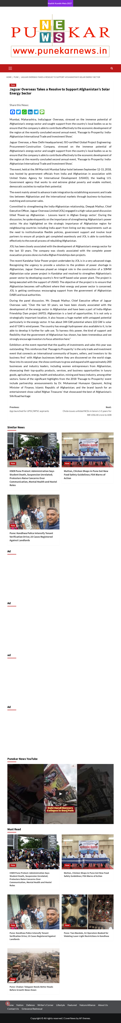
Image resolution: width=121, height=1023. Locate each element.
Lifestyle (60, 1005)
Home (10, 1005)
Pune (13, 85)
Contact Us (13, 1008)
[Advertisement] (60, 577)
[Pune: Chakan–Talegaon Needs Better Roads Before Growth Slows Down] (33, 965)
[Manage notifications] (7, 1003)
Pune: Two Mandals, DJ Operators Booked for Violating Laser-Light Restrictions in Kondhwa (86, 935)
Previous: (29, 409)
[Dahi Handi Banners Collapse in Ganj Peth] (60, 794)
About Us (103, 1005)
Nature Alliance (87, 1005)
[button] (10, 68)
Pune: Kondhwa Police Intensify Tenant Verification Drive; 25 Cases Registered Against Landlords (31, 537)
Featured (72, 1005)
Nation (19, 1005)
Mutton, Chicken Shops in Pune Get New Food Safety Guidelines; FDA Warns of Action (86, 474)
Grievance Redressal (32, 1008)
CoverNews (70, 1018)
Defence (30, 1005)
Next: (87, 411)
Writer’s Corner (45, 1005)
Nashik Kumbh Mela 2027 (60, 3)
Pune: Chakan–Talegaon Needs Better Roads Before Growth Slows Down (31, 988)
